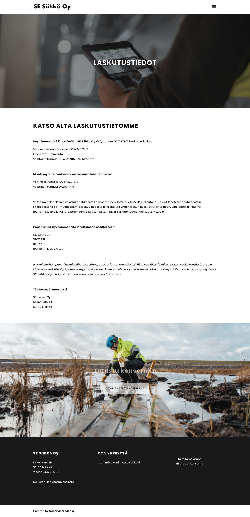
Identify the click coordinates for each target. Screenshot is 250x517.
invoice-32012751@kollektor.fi (136, 202)
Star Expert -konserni (125, 388)
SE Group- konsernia (189, 463)
